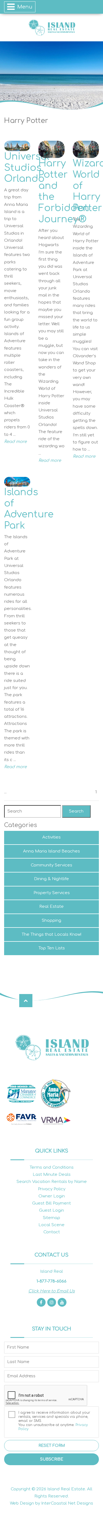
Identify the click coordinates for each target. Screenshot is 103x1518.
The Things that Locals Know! (51, 934)
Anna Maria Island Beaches (51, 851)
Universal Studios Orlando (26, 167)
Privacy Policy (51, 1189)
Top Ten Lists (51, 948)
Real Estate (51, 906)
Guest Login (51, 1210)
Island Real (51, 27)
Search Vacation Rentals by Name (51, 1181)
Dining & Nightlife (51, 879)
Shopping (51, 920)
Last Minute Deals (52, 1174)
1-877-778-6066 (51, 1281)
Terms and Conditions (52, 1167)
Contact (51, 1232)
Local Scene (51, 1225)
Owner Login (51, 1196)
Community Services (51, 865)
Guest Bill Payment (51, 1203)
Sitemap (51, 1217)
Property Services (52, 893)
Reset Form (51, 1446)
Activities (51, 837)
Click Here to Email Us (51, 1291)
